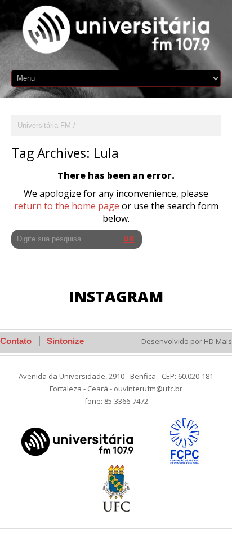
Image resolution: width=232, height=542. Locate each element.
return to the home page (66, 206)
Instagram (116, 296)
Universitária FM (44, 125)
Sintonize (65, 341)
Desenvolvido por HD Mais (186, 341)
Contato (16, 341)
